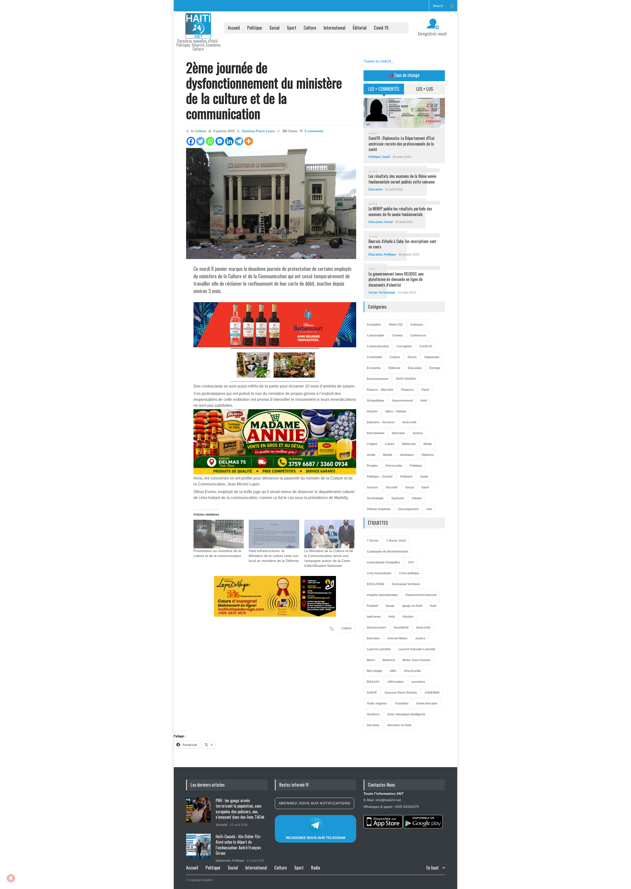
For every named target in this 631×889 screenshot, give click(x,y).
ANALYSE (396, 324)
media (371, 455)
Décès (412, 357)
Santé (386, 157)
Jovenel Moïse (397, 638)
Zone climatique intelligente (406, 714)
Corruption (404, 346)
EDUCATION (375, 584)
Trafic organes (377, 703)
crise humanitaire (379, 573)
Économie (374, 368)
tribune (417, 498)
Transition (401, 703)
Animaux (416, 324)
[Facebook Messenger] (219, 141)
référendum (395, 682)
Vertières (373, 714)
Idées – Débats (396, 411)
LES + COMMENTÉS (383, 89)
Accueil (234, 27)
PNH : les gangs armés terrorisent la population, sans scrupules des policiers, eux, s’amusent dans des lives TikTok (240, 808)
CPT (411, 562)
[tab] (384, 91)
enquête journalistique (382, 595)
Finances (407, 389)
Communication (378, 346)
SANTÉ (372, 692)
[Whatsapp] (210, 141)
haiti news (374, 616)
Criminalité (374, 357)
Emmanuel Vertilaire (406, 584)
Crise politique (409, 573)
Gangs (390, 606)
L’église (372, 444)
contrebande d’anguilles (383, 562)
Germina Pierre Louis (258, 131)
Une (429, 509)
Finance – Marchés (380, 389)
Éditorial (360, 27)
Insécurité (410, 422)
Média (427, 444)
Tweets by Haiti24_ (378, 61)
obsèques (407, 455)
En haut (432, 868)
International (334, 27)
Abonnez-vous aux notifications (314, 803)
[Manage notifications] (11, 878)
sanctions (418, 682)
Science (372, 487)
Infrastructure (376, 627)
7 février (373, 540)
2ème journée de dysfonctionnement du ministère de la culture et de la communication (264, 90)
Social (274, 27)
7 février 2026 (396, 540)
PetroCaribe (412, 671)
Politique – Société (380, 476)
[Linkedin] (229, 141)
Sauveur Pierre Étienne (401, 692)
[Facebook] (191, 141)
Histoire (372, 411)
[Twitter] (200, 141)
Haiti (433, 606)
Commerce (418, 335)
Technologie (387, 292)
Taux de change (406, 75)
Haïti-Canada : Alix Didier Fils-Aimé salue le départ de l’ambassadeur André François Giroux (239, 844)
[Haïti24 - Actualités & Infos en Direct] (198, 33)
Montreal (389, 660)
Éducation (375, 189)
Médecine (409, 444)
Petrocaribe (394, 465)
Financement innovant (421, 595)
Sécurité (392, 487)
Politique (254, 27)
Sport (291, 27)
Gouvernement (402, 400)
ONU (393, 671)
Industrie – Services (381, 422)
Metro (371, 660)
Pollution (406, 476)
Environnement (377, 379)
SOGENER (432, 692)
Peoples (372, 465)
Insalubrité (401, 627)
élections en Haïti (399, 725)
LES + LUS (424, 89)
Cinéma (397, 335)
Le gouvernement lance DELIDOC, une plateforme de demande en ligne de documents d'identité (395, 279)
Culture (310, 27)
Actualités (374, 324)
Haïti (424, 400)
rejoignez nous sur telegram (315, 838)
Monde (387, 455)
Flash (425, 389)
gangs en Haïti (412, 606)
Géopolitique (375, 400)
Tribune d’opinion (378, 509)
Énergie (434, 368)
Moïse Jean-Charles (417, 660)
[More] (248, 141)
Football (372, 606)
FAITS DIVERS (406, 379)
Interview (398, 433)
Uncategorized (408, 509)
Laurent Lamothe (379, 649)
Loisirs (390, 444)
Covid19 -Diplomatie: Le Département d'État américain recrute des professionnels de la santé (401, 143)
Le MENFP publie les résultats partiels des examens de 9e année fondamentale (400, 211)
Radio (315, 867)
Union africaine (426, 703)
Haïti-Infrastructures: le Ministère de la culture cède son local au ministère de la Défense (274, 556)
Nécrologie (374, 671)
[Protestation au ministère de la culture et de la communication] (218, 534)
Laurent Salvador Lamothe (417, 649)
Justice (417, 433)
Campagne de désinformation (387, 551)
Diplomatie (431, 357)
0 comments (314, 131)
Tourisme (397, 498)
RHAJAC (373, 682)
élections (373, 725)
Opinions (427, 455)
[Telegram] (239, 141)
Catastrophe (375, 335)
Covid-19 (381, 27)
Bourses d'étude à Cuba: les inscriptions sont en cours (402, 244)
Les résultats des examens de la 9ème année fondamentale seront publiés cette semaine (402, 179)
